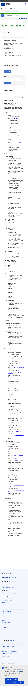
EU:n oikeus (4, 620)
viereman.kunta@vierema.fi (15, 143)
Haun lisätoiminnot (22, 18)
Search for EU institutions (7, 660)
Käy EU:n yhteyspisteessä (7, 653)
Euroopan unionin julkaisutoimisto (9, 575)
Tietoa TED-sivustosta (6, 611)
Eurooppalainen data (6, 622)
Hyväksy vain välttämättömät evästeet (14, 682)
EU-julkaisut (4, 629)
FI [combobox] (5, 68)
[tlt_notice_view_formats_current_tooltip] (22, 97)
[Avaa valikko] (3, 23)
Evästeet (3, 602)
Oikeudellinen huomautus (7, 600)
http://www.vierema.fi (19, 460)
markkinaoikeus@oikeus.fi (16, 368)
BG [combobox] (5, 79)
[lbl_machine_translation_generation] (14, 88)
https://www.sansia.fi (19, 401)
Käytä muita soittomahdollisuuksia (8, 648)
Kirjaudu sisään (20, 5)
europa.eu (12, 640)
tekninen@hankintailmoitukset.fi (16, 485)
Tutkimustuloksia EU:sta (6, 625)
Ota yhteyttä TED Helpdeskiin (8, 587)
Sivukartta (4, 613)
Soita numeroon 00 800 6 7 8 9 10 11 (9, 646)
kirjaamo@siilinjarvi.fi (18, 130)
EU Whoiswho (4, 627)
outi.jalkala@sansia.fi (14, 53)
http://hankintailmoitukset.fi (16, 491)
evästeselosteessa (18, 671)
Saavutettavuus (5, 605)
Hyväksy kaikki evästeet (11, 679)
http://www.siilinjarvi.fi (19, 435)
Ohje (3, 584)
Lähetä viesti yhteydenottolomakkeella (9, 651)
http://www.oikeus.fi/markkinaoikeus (16, 373)
